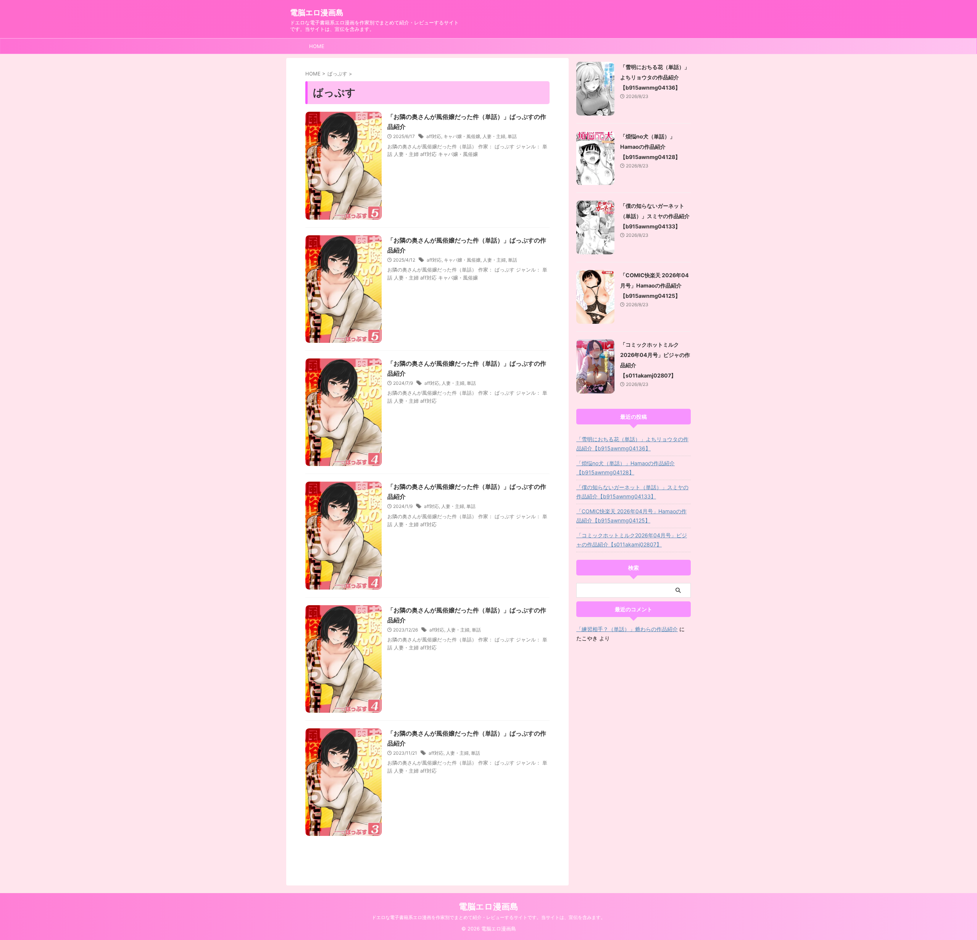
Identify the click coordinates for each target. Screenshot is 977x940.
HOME (316, 46)
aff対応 (433, 136)
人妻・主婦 (493, 136)
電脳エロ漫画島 (316, 12)
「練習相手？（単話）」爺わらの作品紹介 (627, 629)
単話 (512, 136)
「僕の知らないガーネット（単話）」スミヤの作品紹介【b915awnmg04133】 (655, 216)
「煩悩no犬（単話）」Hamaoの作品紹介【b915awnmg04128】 (650, 146)
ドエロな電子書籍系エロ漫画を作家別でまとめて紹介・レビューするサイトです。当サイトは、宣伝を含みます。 (488, 917)
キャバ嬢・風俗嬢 (461, 136)
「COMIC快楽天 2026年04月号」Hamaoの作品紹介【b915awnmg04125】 (654, 285)
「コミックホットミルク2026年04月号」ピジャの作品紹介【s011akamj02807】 (631, 540)
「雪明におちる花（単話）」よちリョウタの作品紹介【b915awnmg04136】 (655, 77)
